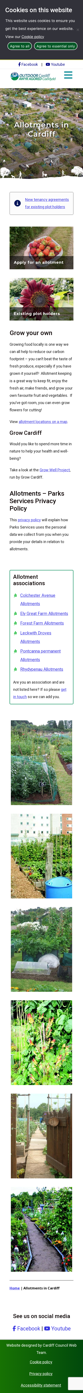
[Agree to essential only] (78, 30)
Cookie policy (32, 37)
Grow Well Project (55, 470)
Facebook (29, 64)
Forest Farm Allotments (42, 623)
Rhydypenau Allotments (41, 669)
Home (15, 1288)
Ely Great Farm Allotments (44, 613)
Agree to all (19, 46)
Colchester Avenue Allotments (37, 599)
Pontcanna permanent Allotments (40, 655)
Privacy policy (41, 1373)
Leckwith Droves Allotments (35, 637)
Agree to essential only (56, 46)
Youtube (57, 64)
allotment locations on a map (43, 421)
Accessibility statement (41, 1385)
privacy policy (29, 520)
